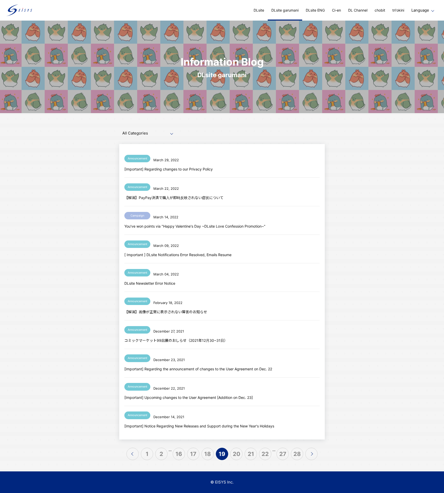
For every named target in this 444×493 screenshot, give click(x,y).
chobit (380, 10)
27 (282, 454)
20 (236, 454)
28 (297, 454)
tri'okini (398, 10)
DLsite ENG (315, 10)
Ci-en (336, 10)
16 (178, 454)
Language (420, 10)
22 (265, 454)
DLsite (259, 10)
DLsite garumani (285, 10)
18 (207, 454)
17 (193, 454)
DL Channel (357, 10)
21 (251, 454)
